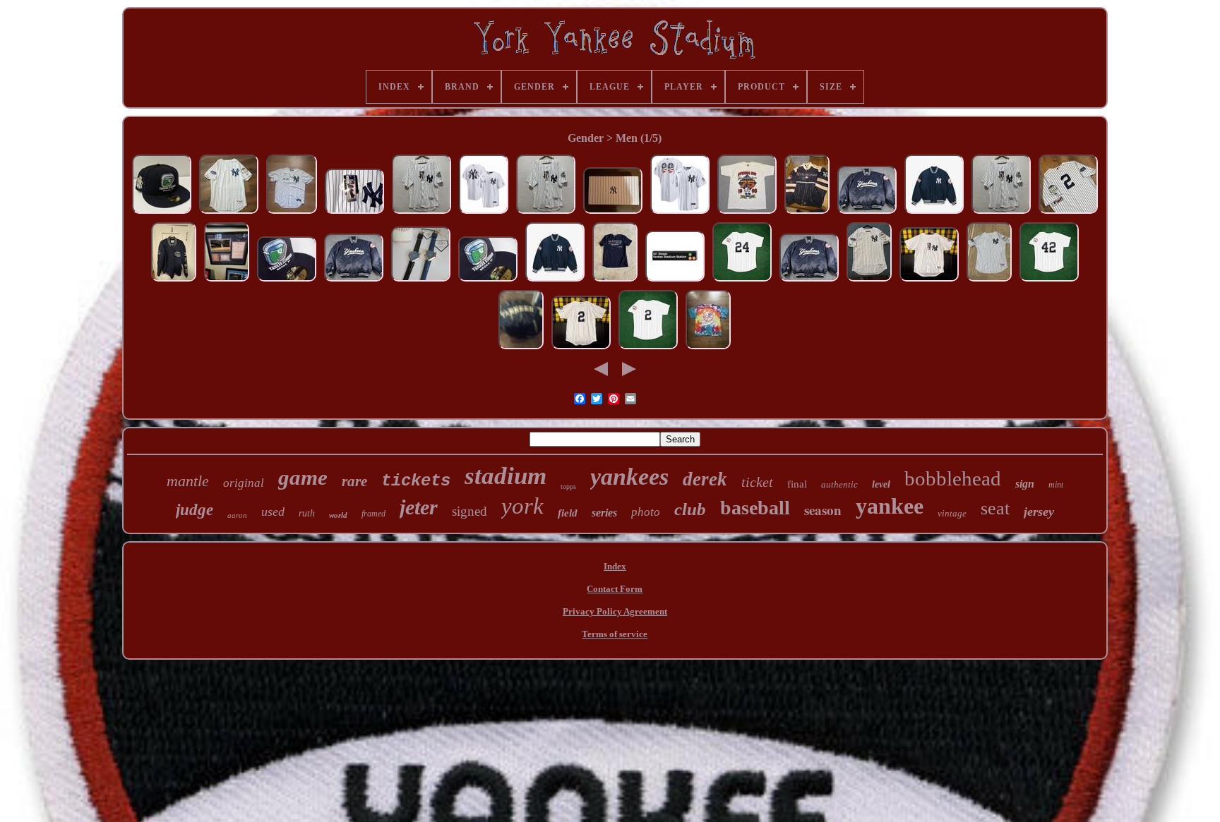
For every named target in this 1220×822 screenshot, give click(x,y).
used (273, 511)
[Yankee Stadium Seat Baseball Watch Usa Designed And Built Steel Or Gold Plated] (420, 281)
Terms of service (614, 634)
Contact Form (614, 589)
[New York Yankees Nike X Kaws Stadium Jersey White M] (483, 213)
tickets (415, 480)
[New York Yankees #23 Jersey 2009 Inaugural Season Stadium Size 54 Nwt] (421, 213)
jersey (1039, 511)
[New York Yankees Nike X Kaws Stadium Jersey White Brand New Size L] (291, 213)
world (338, 515)
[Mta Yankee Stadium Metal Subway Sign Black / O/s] (674, 281)
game (303, 477)
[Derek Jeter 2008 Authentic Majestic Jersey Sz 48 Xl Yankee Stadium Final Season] (869, 281)
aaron (237, 515)
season (823, 509)
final (797, 484)
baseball (755, 508)
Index (615, 566)
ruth (307, 513)
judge (194, 510)
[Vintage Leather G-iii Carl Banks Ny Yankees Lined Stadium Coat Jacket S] (521, 349)
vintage (952, 513)
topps (568, 486)
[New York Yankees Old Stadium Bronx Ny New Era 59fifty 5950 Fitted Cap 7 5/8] (286, 281)
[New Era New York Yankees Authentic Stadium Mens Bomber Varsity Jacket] (554, 281)
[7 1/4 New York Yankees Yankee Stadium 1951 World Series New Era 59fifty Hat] (161, 213)
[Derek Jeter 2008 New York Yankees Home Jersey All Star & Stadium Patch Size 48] (989, 281)
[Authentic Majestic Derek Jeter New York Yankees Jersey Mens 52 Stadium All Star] (1068, 213)
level (881, 484)
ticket (757, 482)
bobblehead (952, 478)
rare (354, 481)
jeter (419, 507)
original (243, 483)
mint (1055, 485)
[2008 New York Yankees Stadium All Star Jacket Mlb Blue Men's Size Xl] (173, 281)
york (522, 506)
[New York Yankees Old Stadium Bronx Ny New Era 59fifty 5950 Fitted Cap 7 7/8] (487, 281)
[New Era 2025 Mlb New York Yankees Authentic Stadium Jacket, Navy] (934, 213)
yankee (889, 506)
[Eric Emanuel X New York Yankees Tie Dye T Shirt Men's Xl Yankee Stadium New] (708, 349)
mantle (188, 481)
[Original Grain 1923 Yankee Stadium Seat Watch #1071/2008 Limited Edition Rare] (612, 213)
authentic (839, 484)
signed (469, 511)
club (690, 509)
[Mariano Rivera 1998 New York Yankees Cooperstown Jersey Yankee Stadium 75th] (1049, 281)
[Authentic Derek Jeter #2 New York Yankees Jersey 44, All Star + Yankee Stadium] (228, 213)
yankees (629, 477)
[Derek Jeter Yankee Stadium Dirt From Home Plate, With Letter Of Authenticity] (226, 281)
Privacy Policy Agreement (615, 611)
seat (995, 508)
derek (705, 479)
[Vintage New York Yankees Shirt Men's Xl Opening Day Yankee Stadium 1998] (746, 213)
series (604, 513)
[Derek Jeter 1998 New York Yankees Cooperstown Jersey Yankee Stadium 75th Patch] (648, 349)
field (568, 513)
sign (1024, 484)
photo (645, 512)
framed (373, 514)
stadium (505, 476)
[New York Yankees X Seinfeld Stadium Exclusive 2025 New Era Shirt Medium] (615, 281)
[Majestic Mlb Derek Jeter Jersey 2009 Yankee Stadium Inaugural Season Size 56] (354, 213)
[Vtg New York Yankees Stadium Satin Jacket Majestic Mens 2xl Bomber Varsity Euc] (867, 213)
